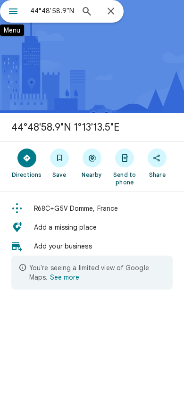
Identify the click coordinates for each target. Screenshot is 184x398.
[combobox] (52, 11)
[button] (92, 208)
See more (64, 277)
